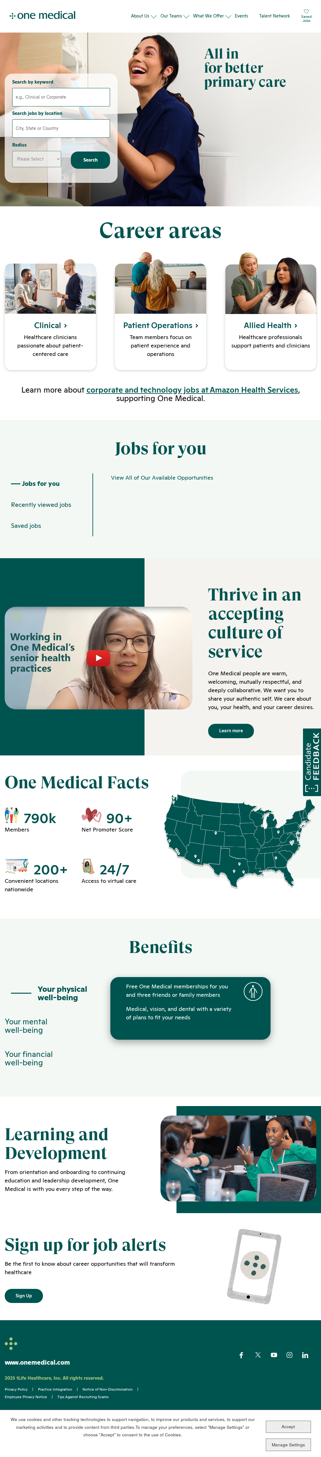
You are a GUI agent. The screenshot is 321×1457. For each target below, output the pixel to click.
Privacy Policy (16, 1389)
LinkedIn (309, 1355)
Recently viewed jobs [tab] (41, 505)
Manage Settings (288, 1445)
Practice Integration (55, 1389)
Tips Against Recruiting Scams (82, 1396)
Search (90, 160)
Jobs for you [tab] (41, 484)
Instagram (294, 1355)
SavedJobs (306, 18)
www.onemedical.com (37, 1362)
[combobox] (61, 128)
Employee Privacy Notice (26, 1396)
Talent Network (274, 16)
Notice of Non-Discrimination (107, 1389)
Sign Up (24, 1296)
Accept (288, 1426)
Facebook (246, 1355)
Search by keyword (32, 82)
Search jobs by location (37, 113)
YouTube (278, 1355)
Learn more (231, 731)
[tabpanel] (204, 504)
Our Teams (171, 16)
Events (241, 16)
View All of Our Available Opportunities (162, 477)
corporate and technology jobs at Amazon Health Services (192, 390)
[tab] (48, 993)
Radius (19, 145)
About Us (140, 16)
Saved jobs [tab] (26, 526)
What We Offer (208, 16)
